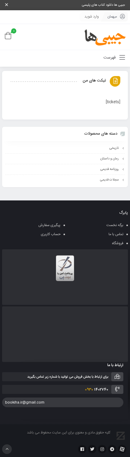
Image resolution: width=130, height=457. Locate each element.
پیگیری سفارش (49, 225)
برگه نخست (114, 225)
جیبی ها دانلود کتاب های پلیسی (103, 5)
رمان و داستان (109, 158)
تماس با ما (116, 234)
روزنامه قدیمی (109, 169)
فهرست (110, 57)
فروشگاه (117, 243)
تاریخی (114, 148)
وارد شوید (91, 17)
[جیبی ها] (103, 37)
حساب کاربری (50, 234)
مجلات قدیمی (109, 180)
